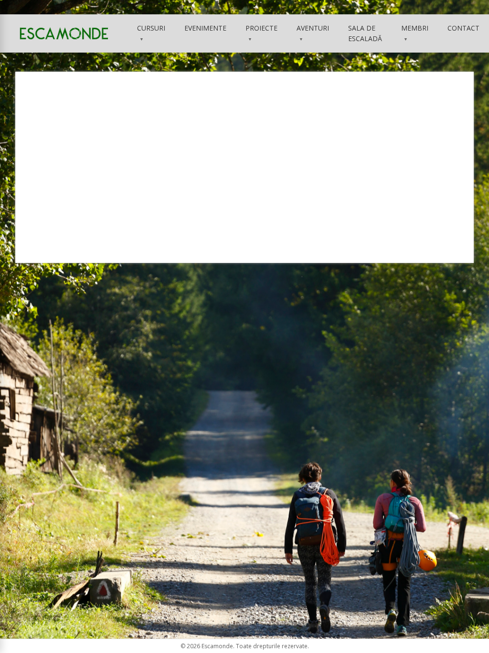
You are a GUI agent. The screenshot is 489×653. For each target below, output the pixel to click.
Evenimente (205, 28)
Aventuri (313, 32)
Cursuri (151, 32)
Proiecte (261, 32)
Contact (463, 28)
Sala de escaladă (365, 33)
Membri (414, 32)
